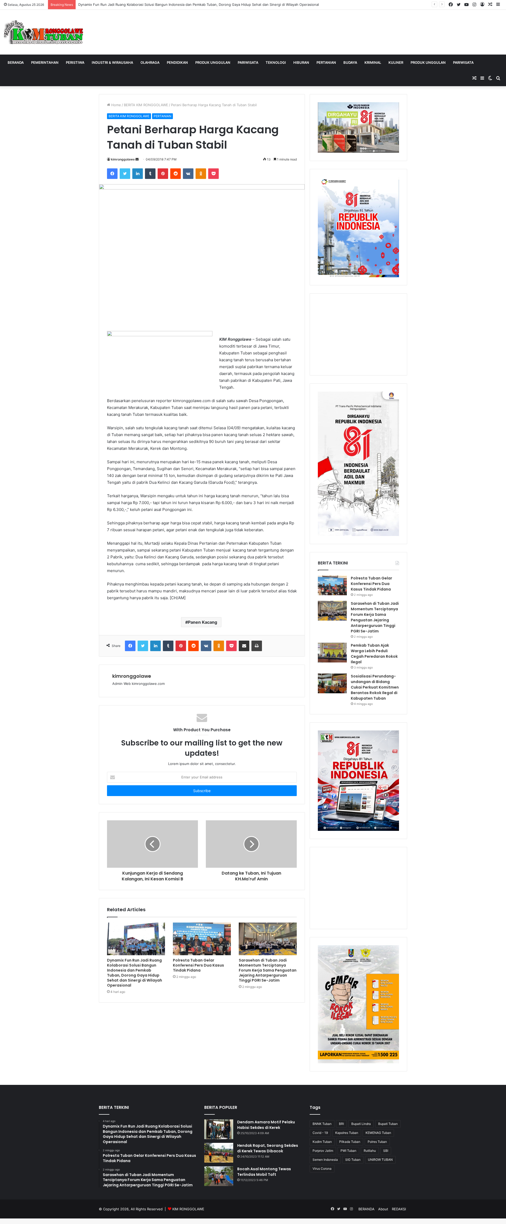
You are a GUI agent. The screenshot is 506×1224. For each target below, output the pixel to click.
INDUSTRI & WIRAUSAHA (112, 62)
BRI (341, 1124)
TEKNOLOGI (276, 62)
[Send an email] (137, 159)
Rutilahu (370, 1151)
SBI (385, 1151)
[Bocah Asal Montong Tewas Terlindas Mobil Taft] (218, 1176)
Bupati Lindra (361, 1124)
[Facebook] (112, 173)
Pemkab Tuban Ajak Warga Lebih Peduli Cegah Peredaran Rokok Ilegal (374, 654)
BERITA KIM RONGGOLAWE (146, 105)
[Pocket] (213, 173)
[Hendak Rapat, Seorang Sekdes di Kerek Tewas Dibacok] (218, 1153)
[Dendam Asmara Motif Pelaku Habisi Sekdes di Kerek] (218, 1129)
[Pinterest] (163, 173)
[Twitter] (125, 173)
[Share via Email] (244, 646)
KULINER (395, 62)
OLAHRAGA (149, 62)
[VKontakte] (188, 173)
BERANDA (16, 62)
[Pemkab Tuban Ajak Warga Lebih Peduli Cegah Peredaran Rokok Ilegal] (332, 652)
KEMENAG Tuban (378, 1133)
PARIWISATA (248, 62)
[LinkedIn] (137, 173)
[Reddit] (175, 173)
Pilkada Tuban (349, 1142)
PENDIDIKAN (177, 62)
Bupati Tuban (388, 1124)
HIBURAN (301, 62)
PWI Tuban (348, 1151)
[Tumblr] (150, 173)
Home (115, 105)
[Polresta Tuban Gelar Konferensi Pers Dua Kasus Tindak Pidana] (202, 939)
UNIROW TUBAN (380, 1160)
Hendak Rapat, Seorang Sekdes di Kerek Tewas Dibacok (267, 1148)
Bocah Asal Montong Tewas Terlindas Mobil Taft (264, 1171)
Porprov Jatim (323, 1151)
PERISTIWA (75, 62)
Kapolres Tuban (346, 1133)
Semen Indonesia (325, 1160)
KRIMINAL (372, 62)
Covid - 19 (320, 1133)
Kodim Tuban (322, 1142)
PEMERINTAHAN (45, 62)
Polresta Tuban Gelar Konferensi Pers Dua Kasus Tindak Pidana (198, 965)
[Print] (256, 646)
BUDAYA (350, 62)
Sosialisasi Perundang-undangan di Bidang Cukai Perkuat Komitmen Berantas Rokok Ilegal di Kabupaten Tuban (375, 687)
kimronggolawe (123, 159)
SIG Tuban (353, 1160)
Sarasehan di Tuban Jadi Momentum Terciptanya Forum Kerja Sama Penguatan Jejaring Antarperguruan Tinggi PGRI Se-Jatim (267, 970)
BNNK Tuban (322, 1124)
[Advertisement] (358, 334)
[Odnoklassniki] (201, 173)
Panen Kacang (202, 622)
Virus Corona (322, 1169)
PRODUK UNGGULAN (212, 62)
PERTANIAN (326, 62)
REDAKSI (399, 1209)
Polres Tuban (377, 1142)
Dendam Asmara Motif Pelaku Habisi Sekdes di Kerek (266, 1124)
